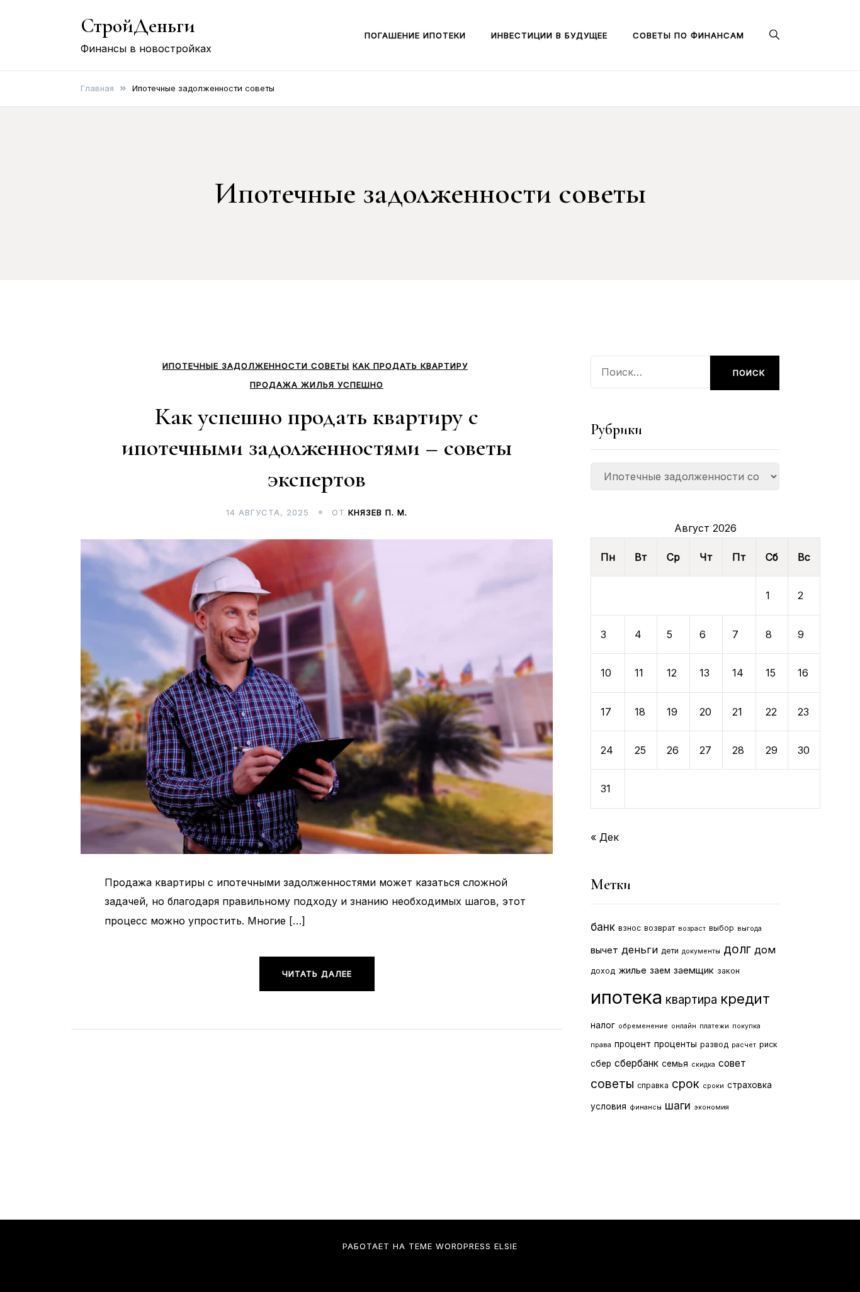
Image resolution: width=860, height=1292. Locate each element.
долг (737, 949)
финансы (646, 1107)
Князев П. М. (377, 512)
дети (670, 950)
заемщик (694, 970)
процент (632, 1044)
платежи (714, 1026)
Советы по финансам (688, 35)
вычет (604, 950)
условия (608, 1106)
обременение (643, 1026)
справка (653, 1085)
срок (685, 1084)
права (601, 1045)
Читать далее (317, 974)
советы (612, 1083)
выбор (721, 928)
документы (701, 951)
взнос (629, 928)
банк (603, 927)
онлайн (683, 1026)
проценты (675, 1044)
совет (732, 1063)
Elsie (506, 1246)
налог (603, 1025)
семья (675, 1064)
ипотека (626, 997)
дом (765, 949)
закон (728, 970)
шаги (678, 1105)
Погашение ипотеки (415, 35)
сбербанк (636, 1063)
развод (714, 1044)
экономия (711, 1107)
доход (603, 970)
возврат (659, 928)
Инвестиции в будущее (549, 35)
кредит (745, 999)
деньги (639, 949)
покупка (746, 1026)
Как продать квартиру (410, 366)
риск (768, 1044)
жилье (632, 970)
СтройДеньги (138, 25)
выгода (749, 928)
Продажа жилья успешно (316, 385)
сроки (713, 1086)
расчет (744, 1045)
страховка (749, 1085)
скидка (703, 1064)
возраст (692, 928)
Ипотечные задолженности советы (255, 366)
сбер (601, 1064)
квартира (691, 999)
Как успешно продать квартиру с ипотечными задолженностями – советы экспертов (317, 447)
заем (660, 970)
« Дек (605, 837)
